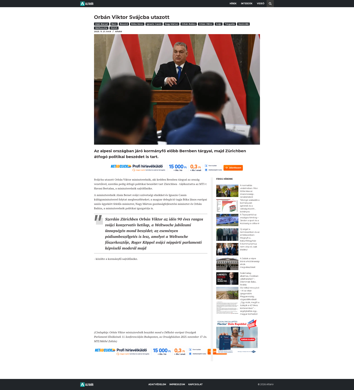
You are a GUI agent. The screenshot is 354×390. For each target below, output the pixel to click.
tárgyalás (230, 24)
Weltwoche (101, 28)
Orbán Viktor (206, 24)
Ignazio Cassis (154, 24)
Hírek (233, 3)
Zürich (114, 28)
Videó (260, 3)
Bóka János (137, 24)
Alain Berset (101, 24)
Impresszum (177, 384)
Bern (114, 24)
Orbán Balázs (189, 24)
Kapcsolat (195, 384)
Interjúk (247, 3)
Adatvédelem (157, 384)
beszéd (124, 24)
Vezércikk (243, 24)
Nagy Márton (171, 24)
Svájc (218, 24)
